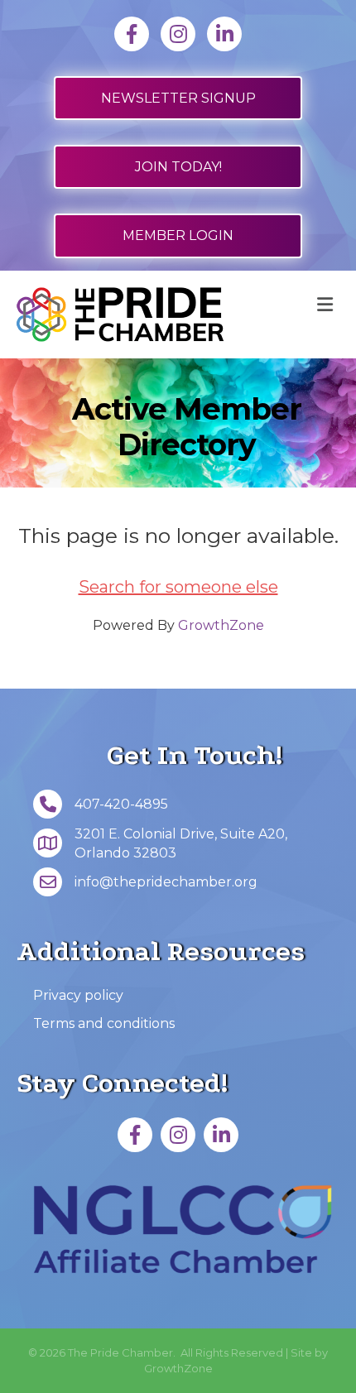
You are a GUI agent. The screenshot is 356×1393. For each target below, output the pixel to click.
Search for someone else (178, 587)
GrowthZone (221, 625)
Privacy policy (78, 995)
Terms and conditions (104, 1023)
